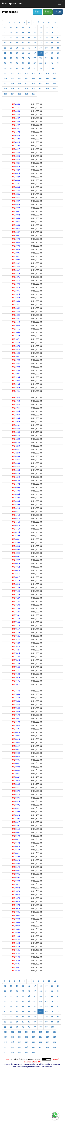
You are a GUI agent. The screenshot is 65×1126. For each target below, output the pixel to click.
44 (17, 43)
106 (40, 73)
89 (46, 63)
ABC (48, 11)
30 (52, 33)
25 (23, 33)
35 (23, 38)
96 (29, 68)
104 (26, 73)
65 (23, 53)
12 (5, 27)
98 (40, 68)
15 (23, 27)
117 (5, 84)
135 (19, 94)
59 (46, 48)
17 (35, 27)
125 (5, 89)
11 (55, 22)
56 (29, 48)
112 (26, 79)
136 (26, 94)
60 (52, 48)
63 (11, 53)
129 (33, 89)
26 (29, 33)
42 (5, 43)
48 (40, 43)
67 (35, 53)
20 (52, 27)
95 (23, 68)
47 (35, 43)
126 (12, 89)
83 (11, 63)
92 (5, 68)
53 (11, 48)
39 (46, 38)
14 (17, 27)
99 (46, 68)
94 (17, 68)
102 (12, 73)
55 (23, 48)
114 (40, 79)
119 (19, 84)
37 (35, 38)
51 (58, 43)
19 (46, 27)
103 (19, 73)
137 (33, 94)
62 (5, 53)
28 (40, 33)
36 (29, 38)
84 (17, 63)
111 (19, 79)
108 (54, 73)
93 (11, 68)
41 (58, 38)
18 (40, 27)
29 (46, 33)
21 (58, 27)
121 (33, 84)
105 (33, 73)
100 (52, 68)
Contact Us (37, 1062)
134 (12, 94)
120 (26, 84)
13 (11, 27)
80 (52, 58)
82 (5, 63)
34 (17, 38)
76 (29, 58)
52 (5, 48)
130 (40, 89)
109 (5, 79)
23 (11, 33)
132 (54, 89)
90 (52, 63)
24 (17, 33)
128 (26, 89)
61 (58, 48)
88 (40, 63)
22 (5, 33)
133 (5, 94)
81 (58, 58)
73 (11, 58)
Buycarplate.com (12, 3)
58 (40, 48)
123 (58, 11)
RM (37, 11)
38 (40, 38)
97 (35, 68)
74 (17, 58)
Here (7, 1059)
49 (46, 43)
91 (58, 63)
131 (47, 89)
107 (47, 73)
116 (54, 79)
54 (17, 48)
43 (11, 43)
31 (58, 33)
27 (35, 33)
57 (35, 48)
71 (58, 53)
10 (49, 22)
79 (46, 58)
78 (40, 58)
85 (23, 63)
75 (23, 58)
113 (33, 79)
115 (47, 79)
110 (12, 79)
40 (52, 38)
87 (35, 63)
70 (52, 53)
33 (11, 38)
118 (12, 84)
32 (5, 38)
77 (35, 58)
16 (29, 27)
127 (19, 89)
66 (29, 53)
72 (5, 58)
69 (46, 53)
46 (29, 43)
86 (29, 63)
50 (52, 43)
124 (54, 84)
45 (23, 43)
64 (17, 53)
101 (5, 73)
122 (40, 84)
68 (40, 53)
